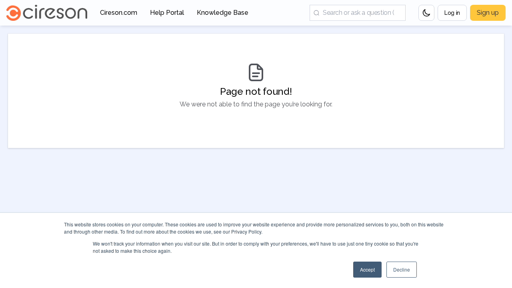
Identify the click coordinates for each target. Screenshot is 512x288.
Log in (452, 13)
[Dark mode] (426, 13)
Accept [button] (367, 269)
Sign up (488, 12)
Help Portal (167, 15)
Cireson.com (118, 15)
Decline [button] (401, 269)
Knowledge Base (222, 15)
